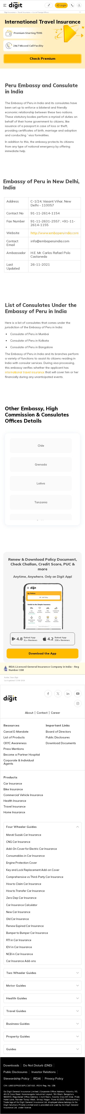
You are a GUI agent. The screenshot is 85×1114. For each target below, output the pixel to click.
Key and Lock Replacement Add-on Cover (32, 870)
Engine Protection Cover (21, 862)
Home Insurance (14, 812)
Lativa (41, 483)
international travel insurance (24, 372)
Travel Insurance (15, 806)
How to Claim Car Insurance (23, 883)
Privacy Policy (54, 1078)
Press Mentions (14, 748)
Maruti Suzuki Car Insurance (23, 834)
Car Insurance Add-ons (21, 961)
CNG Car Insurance (18, 841)
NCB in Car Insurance (19, 954)
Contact (42, 712)
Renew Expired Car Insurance (25, 926)
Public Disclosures (58, 737)
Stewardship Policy (16, 1078)
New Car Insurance (18, 912)
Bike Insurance (13, 789)
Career (55, 712)
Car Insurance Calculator (21, 905)
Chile (41, 445)
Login (63, 5)
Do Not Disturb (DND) (37, 1065)
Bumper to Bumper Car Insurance (27, 932)
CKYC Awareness (15, 743)
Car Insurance (13, 783)
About (29, 712)
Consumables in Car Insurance (25, 855)
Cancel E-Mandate (16, 731)
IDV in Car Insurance (19, 947)
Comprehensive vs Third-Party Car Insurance (34, 876)
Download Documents (61, 743)
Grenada (41, 464)
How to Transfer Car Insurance (25, 890)
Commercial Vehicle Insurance (23, 795)
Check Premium (42, 58)
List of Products (14, 737)
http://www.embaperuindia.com (55, 233)
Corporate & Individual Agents (19, 762)
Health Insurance (15, 800)
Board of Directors (58, 731)
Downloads (11, 1065)
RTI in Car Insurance (18, 940)
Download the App (42, 653)
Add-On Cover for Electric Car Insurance (31, 848)
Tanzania (40, 502)
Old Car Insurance (17, 919)
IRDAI (37, 1078)
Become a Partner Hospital (22, 754)
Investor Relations (44, 1072)
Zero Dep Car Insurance (21, 897)
